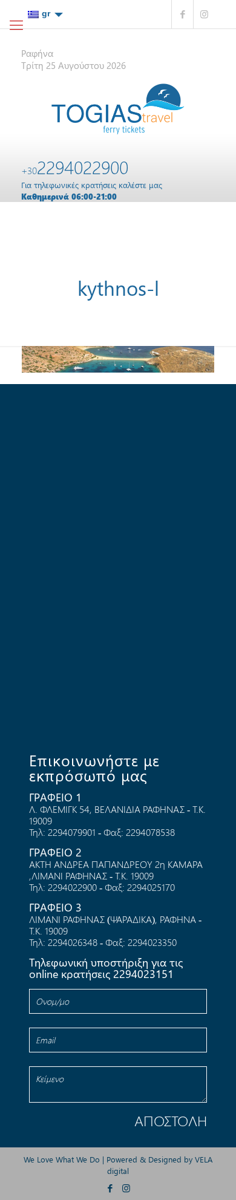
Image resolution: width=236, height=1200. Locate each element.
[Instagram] (204, 14)
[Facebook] (182, 14)
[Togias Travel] (118, 108)
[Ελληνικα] (45, 14)
